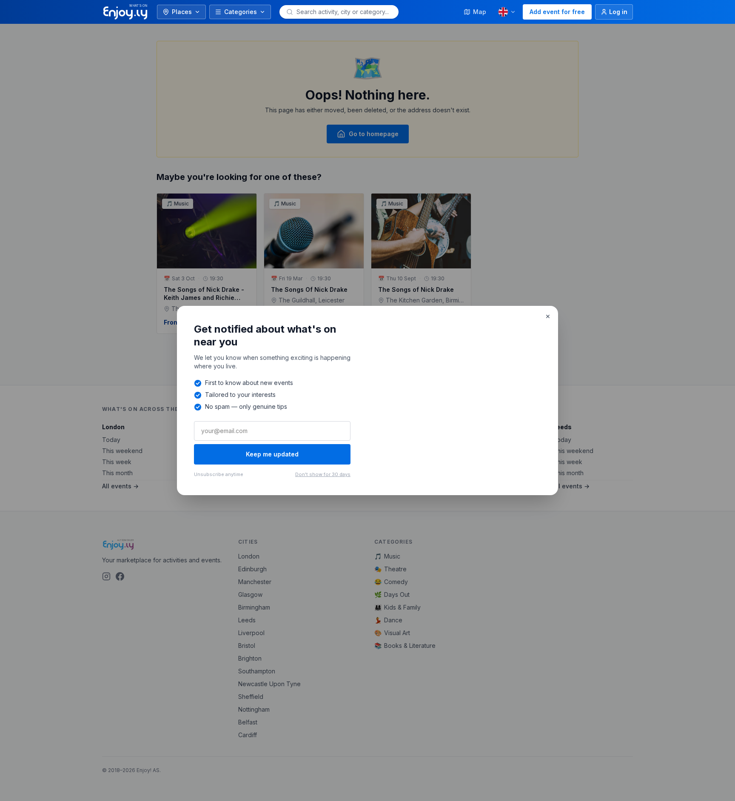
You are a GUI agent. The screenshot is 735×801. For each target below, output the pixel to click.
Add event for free (557, 11)
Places (182, 11)
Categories (240, 11)
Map (479, 11)
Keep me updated (272, 454)
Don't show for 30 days (322, 474)
